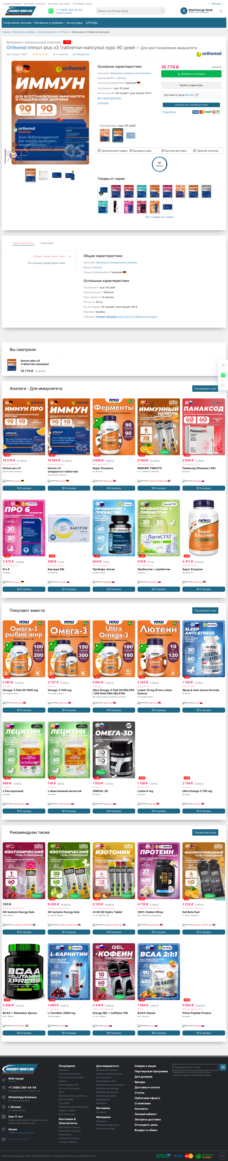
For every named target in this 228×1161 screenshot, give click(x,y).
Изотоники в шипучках (104, 908)
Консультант (82, 54)
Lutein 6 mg (145, 791)
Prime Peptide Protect (196, 1013)
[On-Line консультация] (223, 375)
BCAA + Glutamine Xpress (20, 1013)
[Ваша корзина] (221, 11)
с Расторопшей (13, 791)
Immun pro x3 (12, 468)
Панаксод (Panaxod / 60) (199, 468)
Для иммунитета (11, 464)
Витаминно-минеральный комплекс (34, 42)
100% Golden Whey (150, 912)
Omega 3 (7, 686)
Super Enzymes (103, 468)
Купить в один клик (191, 85)
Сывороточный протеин (149, 908)
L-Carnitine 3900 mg (61, 1013)
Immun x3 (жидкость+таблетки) (63, 469)
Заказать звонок (64, 13)
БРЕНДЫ (92, 22)
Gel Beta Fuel (190, 912)
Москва (216, 3)
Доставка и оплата (34, 3)
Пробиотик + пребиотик (154, 569)
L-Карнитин (53, 1009)
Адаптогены (143, 686)
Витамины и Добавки (49, 22)
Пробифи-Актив (104, 569)
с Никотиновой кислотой (64, 791)
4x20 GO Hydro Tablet (107, 912)
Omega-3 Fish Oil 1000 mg (20, 690)
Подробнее (169, 111)
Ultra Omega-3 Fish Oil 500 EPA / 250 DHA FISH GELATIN (113, 691)
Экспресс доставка (59, 3)
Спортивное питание (17, 22)
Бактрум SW (56, 569)
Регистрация (202, 12)
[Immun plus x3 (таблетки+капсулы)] (11, 365)
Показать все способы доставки (191, 104)
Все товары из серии (160, 217)
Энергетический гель (13, 908)
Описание (103, 102)
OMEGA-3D (100, 791)
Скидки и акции (12, 3)
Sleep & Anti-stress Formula (200, 690)
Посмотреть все (205, 388)
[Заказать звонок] (223, 385)
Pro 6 (6, 569)
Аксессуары (74, 22)
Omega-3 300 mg (59, 690)
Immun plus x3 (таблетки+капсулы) (126, 316)
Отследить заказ (82, 3)
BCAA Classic (146, 1013)
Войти (191, 12)
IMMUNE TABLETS (150, 468)
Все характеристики (109, 98)
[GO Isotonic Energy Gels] (24, 871)
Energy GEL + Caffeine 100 (110, 1013)
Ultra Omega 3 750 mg (197, 791)
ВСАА (5, 1009)
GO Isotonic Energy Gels (18, 912)
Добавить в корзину (193, 73)
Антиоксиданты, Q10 (192, 1009)
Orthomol (17, 47)
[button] (69, 10)
